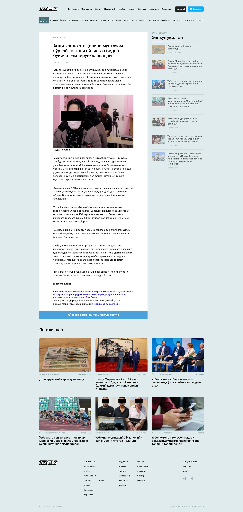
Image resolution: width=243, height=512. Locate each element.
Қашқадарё (142, 466)
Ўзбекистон (44, 374)
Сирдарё (141, 476)
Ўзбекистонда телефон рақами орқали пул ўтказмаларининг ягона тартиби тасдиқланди (175, 441)
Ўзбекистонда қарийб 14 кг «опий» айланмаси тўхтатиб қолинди (118, 439)
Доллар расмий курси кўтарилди (61, 379)
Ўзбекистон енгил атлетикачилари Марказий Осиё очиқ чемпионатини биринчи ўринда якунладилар (63, 441)
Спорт (132, 9)
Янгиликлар (73, 9)
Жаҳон (98, 9)
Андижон (123, 462)
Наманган (142, 471)
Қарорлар (166, 9)
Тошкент (123, 481)
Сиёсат (122, 9)
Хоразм (122, 485)
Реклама (187, 466)
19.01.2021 (58, 62)
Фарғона (141, 481)
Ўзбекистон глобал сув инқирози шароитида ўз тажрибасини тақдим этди (176, 382)
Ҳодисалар (86, 9)
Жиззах (122, 466)
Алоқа (186, 471)
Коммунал (154, 9)
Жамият (142, 9)
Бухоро (140, 462)
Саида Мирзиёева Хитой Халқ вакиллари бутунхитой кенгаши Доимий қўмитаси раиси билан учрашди (116, 384)
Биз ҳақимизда (190, 462)
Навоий (122, 471)
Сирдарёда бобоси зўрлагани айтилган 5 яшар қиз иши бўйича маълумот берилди (93, 292)
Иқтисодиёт (110, 9)
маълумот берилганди (106, 304)
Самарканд (124, 476)
